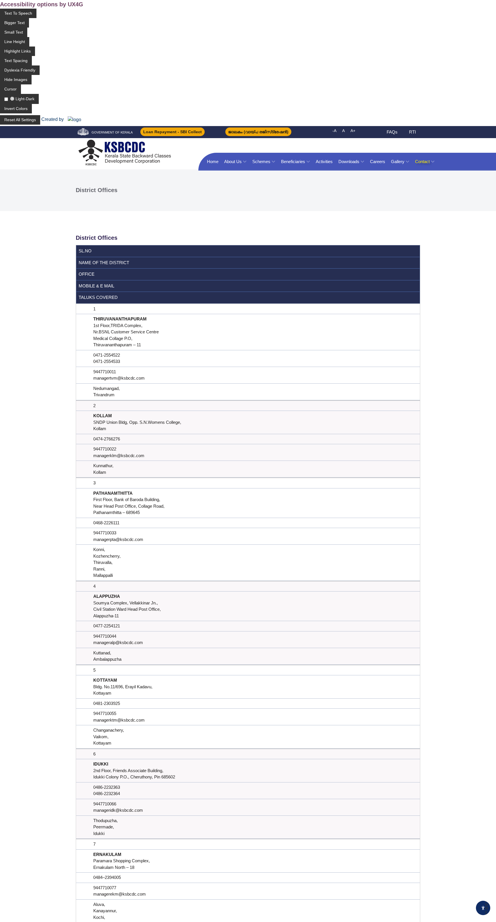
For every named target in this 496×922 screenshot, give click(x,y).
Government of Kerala (112, 132)
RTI (412, 131)
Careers (377, 161)
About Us (233, 161)
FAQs (392, 131)
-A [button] (334, 130)
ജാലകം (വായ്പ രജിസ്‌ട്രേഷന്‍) (258, 131)
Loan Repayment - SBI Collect (172, 131)
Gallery (397, 161)
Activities (324, 161)
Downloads (348, 161)
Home (212, 161)
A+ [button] (352, 130)
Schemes (261, 161)
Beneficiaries (293, 161)
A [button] (343, 130)
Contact (422, 161)
